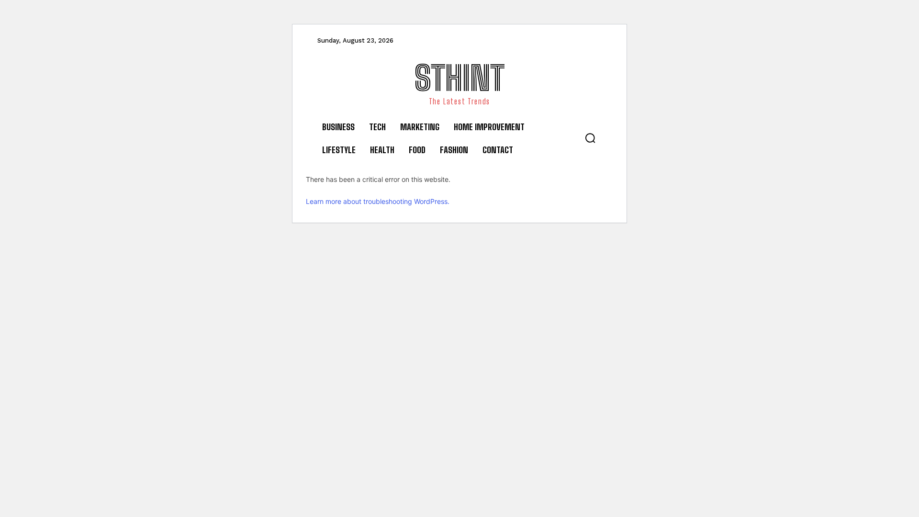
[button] (590, 137)
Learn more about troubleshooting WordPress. (377, 201)
